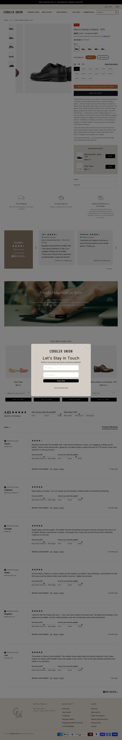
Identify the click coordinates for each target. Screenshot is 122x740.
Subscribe (61, 381)
